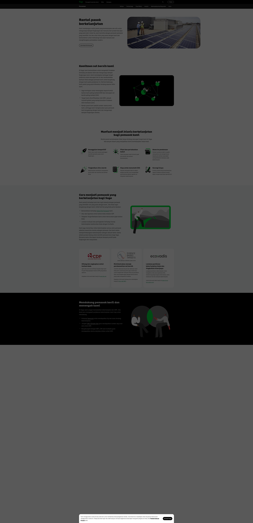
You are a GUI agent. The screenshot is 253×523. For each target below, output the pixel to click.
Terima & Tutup (167, 518)
